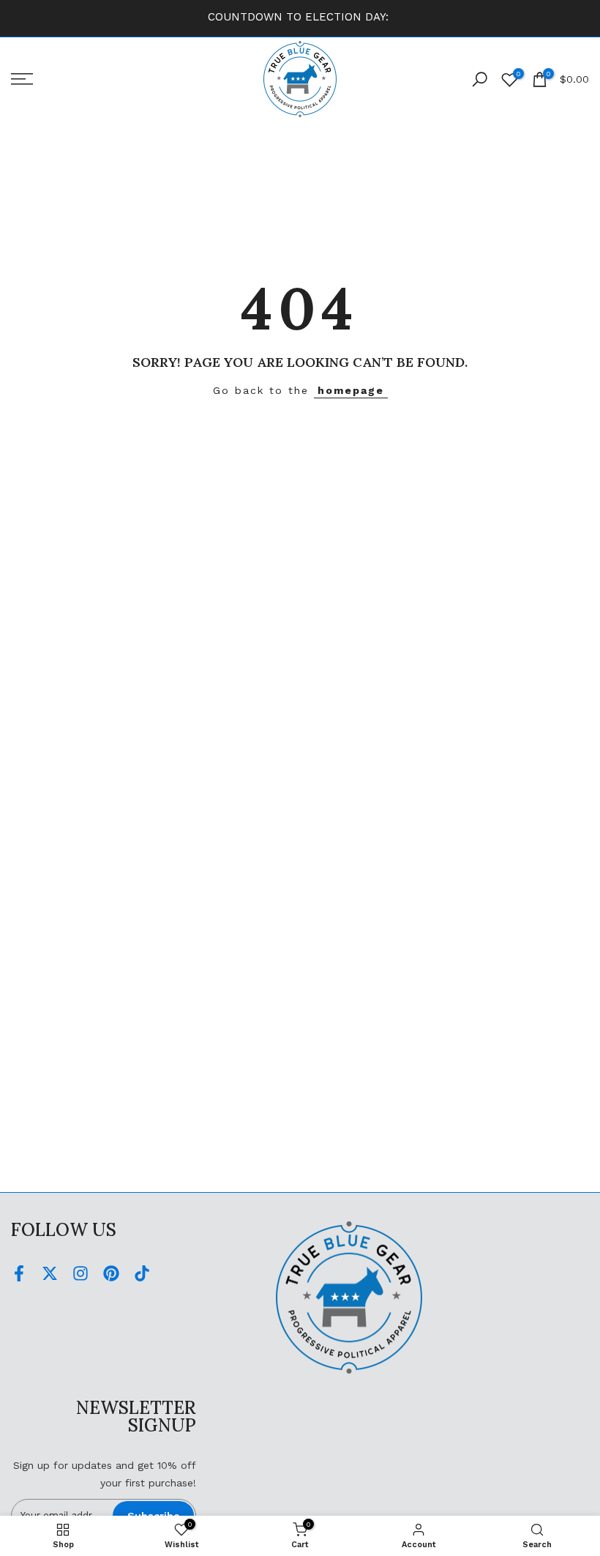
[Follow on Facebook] (19, 1274)
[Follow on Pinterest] (111, 1274)
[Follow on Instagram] (80, 1274)
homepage (351, 390)
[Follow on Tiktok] (142, 1274)
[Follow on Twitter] (50, 1274)
